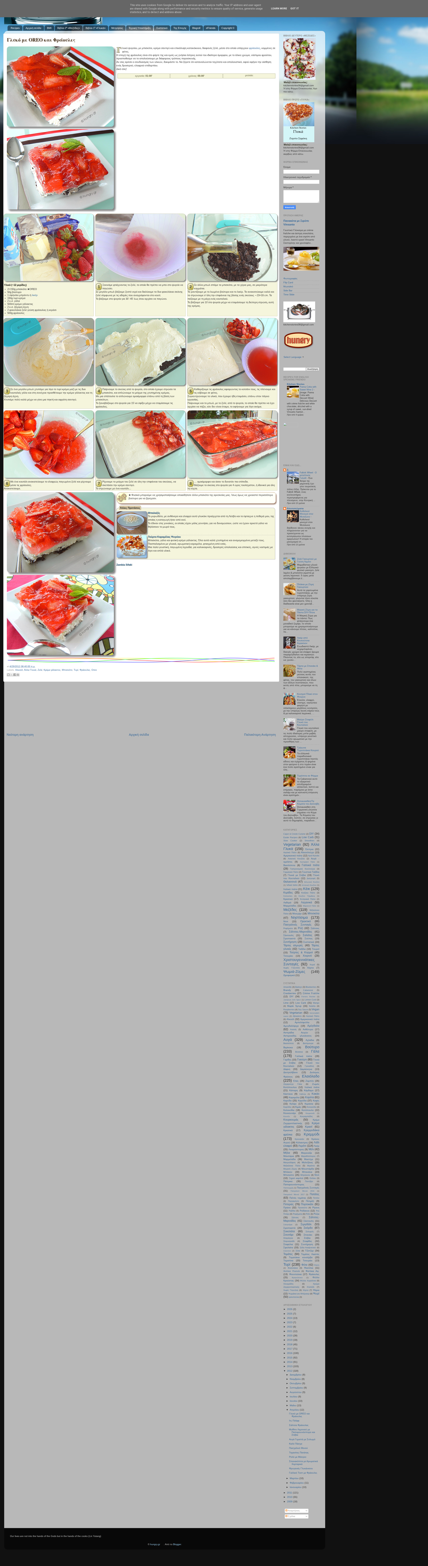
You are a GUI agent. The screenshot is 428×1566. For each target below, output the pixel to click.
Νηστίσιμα (299, 917)
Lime (286, 1003)
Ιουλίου (294, 1396)
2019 (290, 1340)
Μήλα (286, 1152)
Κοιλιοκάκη (287, 896)
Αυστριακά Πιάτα (307, 862)
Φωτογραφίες (290, 278)
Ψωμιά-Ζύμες (294, 972)
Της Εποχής (179, 28)
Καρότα (309, 1097)
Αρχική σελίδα (33, 28)
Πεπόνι (316, 1198)
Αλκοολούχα (307, 852)
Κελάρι (293, 1104)
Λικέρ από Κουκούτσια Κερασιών (303, 640)
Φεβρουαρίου (297, 1483)
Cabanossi (308, 990)
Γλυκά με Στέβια (297, 875)
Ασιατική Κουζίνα (296, 859)
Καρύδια (302, 1100)
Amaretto (287, 987)
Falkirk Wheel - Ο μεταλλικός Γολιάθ (308, 475)
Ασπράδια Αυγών (295, 1032)
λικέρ (35, 295)
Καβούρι (302, 1094)
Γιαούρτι (302, 1059)
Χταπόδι (310, 1287)
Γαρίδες (287, 1059)
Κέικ (306, 889)
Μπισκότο (67, 670)
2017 (290, 1349)
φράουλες (254, 48)
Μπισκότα (313, 913)
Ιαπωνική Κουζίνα (311, 882)
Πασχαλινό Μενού (298, 1448)
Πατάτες (314, 1194)
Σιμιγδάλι (306, 1224)
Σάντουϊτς (288, 935)
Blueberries (311, 987)
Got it (294, 8)
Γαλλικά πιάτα (310, 865)
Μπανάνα (307, 1172)
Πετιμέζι (310, 1201)
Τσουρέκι (288, 956)
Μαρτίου (294, 1478)
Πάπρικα (287, 1181)
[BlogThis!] (8, 674)
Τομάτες (288, 1253)
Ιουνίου (294, 1401)
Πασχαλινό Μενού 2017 (294, 1194)
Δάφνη (286, 1069)
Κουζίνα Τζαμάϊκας (307, 896)
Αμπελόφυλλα (302, 1022)
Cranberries (289, 993)
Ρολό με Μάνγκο (297, 1457)
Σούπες (309, 938)
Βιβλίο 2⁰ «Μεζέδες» (68, 28)
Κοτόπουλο (308, 1110)
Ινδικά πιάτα (292, 885)
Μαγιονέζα (306, 1153)
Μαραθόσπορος (308, 1156)
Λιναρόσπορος (296, 1149)
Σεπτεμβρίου (297, 1388)
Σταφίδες (307, 1241)
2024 (290, 1318)
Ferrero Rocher (308, 997)
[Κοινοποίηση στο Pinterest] (18, 674)
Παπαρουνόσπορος (293, 1184)
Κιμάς (298, 1107)
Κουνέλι (286, 1116)
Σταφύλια (288, 1244)
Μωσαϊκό (288, 286)
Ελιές (296, 1081)
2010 (290, 1497)
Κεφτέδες (287, 1107)
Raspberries (289, 1009)
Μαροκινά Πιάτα (309, 906)
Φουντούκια (295, 1274)
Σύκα (298, 1251)
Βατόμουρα (308, 1043)
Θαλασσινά (290, 881)
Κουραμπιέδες (306, 1116)
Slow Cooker (290, 840)
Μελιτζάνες (307, 1162)
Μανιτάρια (288, 1156)
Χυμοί (312, 964)
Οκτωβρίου (296, 1383)
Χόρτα (310, 968)
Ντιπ (285, 921)
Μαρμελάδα (289, 1159)
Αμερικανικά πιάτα (292, 855)
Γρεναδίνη (309, 1066)
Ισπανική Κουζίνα (309, 885)
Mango (316, 1003)
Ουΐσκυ (312, 1178)
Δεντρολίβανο (290, 1072)
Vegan (315, 1009)
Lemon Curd (310, 1000)
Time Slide (288, 294)
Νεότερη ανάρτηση (20, 734)
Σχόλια (291, 1516)
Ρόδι (308, 1214)
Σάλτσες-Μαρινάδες (300, 931)
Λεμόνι (302, 1145)
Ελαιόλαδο (310, 1076)
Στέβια (307, 1238)
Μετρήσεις (117, 28)
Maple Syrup (294, 1006)
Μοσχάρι (297, 913)
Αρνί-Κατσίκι (313, 856)
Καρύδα (287, 1100)
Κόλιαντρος (302, 1142)
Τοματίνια (288, 1260)
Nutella (312, 1006)
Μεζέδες (290, 910)
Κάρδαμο (308, 1090)
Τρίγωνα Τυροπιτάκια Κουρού (308, 749)
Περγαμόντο (293, 1201)
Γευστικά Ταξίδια (310, 872)
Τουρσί (315, 949)
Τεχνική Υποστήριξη (139, 28)
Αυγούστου (296, 1392)
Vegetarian (292, 844)
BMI (49, 28)
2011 (290, 1492)
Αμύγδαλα (313, 1025)
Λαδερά (287, 902)
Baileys (298, 987)
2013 (290, 1366)
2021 (290, 1331)
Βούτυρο (312, 1047)
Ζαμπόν (309, 1081)
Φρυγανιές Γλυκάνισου (301, 1468)
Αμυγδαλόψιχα (291, 1026)
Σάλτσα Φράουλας (298, 1425)
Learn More (279, 8)
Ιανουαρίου (296, 1487)
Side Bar (287, 290)
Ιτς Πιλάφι (294, 1420)
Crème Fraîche (311, 993)
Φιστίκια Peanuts (291, 1271)
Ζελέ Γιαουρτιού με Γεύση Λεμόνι (307, 560)
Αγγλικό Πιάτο (290, 852)
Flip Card (288, 282)
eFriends (211, 28)
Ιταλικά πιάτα (290, 889)
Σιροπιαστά (289, 938)
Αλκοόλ (19, 670)
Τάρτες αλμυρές (293, 945)
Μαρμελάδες (289, 906)
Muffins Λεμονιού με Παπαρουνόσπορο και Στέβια (302, 1432)
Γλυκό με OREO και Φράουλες (41, 39)
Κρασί (308, 1126)
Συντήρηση (290, 941)
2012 (290, 1371)
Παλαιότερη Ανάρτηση (260, 734)
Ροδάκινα (304, 1211)
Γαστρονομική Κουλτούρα (302, 869)
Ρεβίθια (292, 1211)
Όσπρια (309, 849)
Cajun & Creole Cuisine (294, 834)
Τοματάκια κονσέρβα (300, 1257)
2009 (290, 1501)
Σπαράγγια (288, 1238)
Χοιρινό (307, 955)
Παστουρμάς (288, 1188)
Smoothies (309, 840)
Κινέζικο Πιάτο (308, 893)
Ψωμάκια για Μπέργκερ (298, 1294)
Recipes (15, 28)
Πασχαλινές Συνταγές (297, 924)
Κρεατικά (288, 899)
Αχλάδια (310, 1040)
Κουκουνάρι (289, 1113)
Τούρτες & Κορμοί (301, 952)
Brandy (287, 990)
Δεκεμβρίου (296, 1374)
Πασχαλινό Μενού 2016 (302, 1191)
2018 (290, 1344)
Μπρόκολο (305, 1175)
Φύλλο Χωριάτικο (308, 1281)
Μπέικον (287, 1172)
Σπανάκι (308, 1235)
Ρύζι (300, 928)
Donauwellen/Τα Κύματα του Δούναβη (308, 802)
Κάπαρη (293, 1090)
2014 (290, 1362)
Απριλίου (295, 1410)
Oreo (94, 670)
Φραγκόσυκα (297, 1278)
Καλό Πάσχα (295, 1443)
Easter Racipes (290, 837)
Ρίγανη (315, 1207)
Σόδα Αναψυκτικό (308, 1247)
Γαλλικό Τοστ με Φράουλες (303, 1473)
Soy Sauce (303, 1009)
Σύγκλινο (287, 1251)
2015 (290, 1357)
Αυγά (287, 1040)
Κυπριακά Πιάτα (307, 899)
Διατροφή (311, 878)
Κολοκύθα (311, 1107)
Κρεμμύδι (311, 1134)
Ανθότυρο (308, 1029)
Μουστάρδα (307, 1169)
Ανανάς (293, 1029)
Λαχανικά (306, 902)
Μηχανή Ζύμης (290, 1169)
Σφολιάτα (288, 1247)
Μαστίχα (308, 1159)
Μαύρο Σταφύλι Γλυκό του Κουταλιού (305, 722)
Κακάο (315, 1093)
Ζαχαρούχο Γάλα (292, 1084)
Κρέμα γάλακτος (52, 670)
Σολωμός (310, 1231)
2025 (290, 1313)
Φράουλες (85, 670)
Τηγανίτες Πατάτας (299, 1452)
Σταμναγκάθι (289, 1241)
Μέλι (311, 1149)
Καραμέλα (294, 1097)
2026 (290, 1309)
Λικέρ (316, 1146)
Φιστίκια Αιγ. (312, 1271)
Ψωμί (316, 1293)
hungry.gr (155, 1544)
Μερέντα (311, 1166)
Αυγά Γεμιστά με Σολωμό (302, 1439)
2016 (290, 1353)
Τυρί (76, 670)
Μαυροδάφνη (289, 1162)
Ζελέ (40, 670)
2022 (290, 1327)
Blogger (177, 1544)
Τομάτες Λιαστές (310, 1254)
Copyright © (227, 28)
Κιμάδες (288, 892)
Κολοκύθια (288, 1110)
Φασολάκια (293, 1268)
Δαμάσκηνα (306, 1069)
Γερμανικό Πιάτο (290, 872)
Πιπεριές (288, 1204)
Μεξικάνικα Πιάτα (291, 1166)
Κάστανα (288, 1094)
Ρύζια (316, 1214)
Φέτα (304, 1264)
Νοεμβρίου (296, 1379)
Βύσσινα (299, 1052)
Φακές (316, 1265)
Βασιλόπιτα (289, 865)
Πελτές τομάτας (297, 1198)
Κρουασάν (299, 1139)
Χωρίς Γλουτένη (291, 968)
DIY (311, 833)
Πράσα (287, 1207)
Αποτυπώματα (295, 508)
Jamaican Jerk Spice (292, 1000)
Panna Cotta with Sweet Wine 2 (308, 388)
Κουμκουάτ (310, 1113)
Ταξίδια (302, 949)
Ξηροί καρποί (296, 1178)
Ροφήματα (288, 928)
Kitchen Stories (295, 384)
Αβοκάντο (297, 1016)
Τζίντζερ (309, 1250)
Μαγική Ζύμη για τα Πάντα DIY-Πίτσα (307, 611)
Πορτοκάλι (307, 1204)
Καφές (316, 1100)
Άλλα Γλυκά (30, 670)
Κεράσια (309, 1104)
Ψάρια (316, 1290)
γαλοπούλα (294, 1297)
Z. (288, 470)
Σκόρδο (308, 1227)
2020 (290, 1335)
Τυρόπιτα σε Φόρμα (307, 775)
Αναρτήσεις (293, 1510)
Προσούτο (302, 1208)
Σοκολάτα (289, 1231)
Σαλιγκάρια (287, 1225)
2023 (290, 1322)
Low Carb (308, 837)
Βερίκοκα (288, 1047)
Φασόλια (308, 1268)
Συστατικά (162, 28)
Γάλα (315, 1051)
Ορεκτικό (305, 921)
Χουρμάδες (288, 1284)
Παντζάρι (309, 1181)
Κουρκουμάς (290, 1119)
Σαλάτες (307, 935)
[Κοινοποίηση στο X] (11, 674)
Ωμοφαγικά (289, 975)
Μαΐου (293, 1405)
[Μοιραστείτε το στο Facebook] (14, 674)
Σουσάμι (288, 1234)
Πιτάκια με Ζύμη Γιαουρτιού (305, 585)
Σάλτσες (315, 928)
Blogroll (196, 28)
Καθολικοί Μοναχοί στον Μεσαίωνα (306, 514)
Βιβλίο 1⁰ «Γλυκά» (95, 28)
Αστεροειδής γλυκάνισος (297, 1036)
